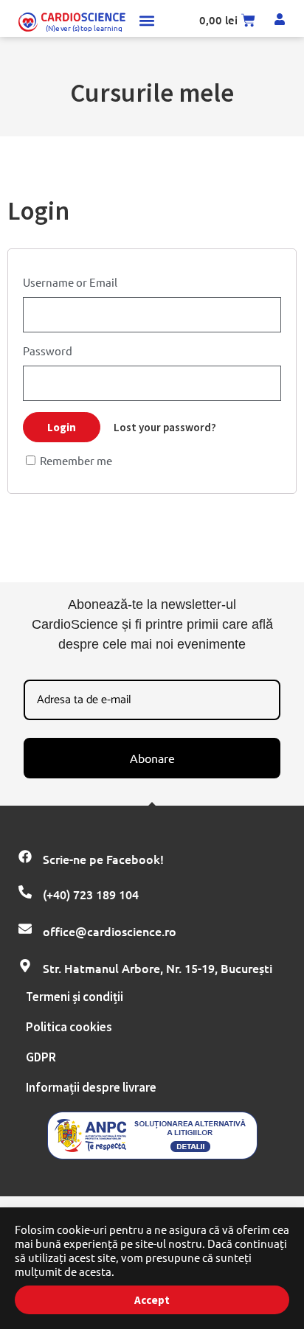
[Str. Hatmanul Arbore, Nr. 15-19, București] (25, 965)
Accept (152, 1300)
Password (47, 350)
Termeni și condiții (74, 996)
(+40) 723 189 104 (91, 894)
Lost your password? (165, 427)
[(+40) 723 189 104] (25, 892)
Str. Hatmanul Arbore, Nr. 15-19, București (157, 968)
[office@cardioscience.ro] (25, 928)
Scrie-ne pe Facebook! (103, 859)
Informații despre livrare (91, 1087)
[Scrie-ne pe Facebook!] (25, 856)
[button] (147, 20)
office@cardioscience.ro (109, 931)
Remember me (75, 460)
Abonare (152, 757)
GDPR (41, 1057)
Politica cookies (69, 1027)
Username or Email (70, 282)
